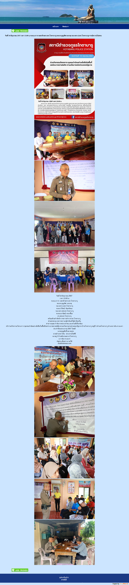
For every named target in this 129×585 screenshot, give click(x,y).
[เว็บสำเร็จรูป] (120, 584)
